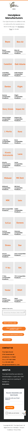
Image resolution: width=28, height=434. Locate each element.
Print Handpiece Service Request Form (14, 328)
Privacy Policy (17, 430)
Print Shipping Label (10, 323)
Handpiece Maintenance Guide (13, 334)
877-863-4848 (11, 359)
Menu (14, 9)
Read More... (6, 384)
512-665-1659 (10, 362)
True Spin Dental (14, 4)
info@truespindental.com (11, 364)
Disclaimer (7, 340)
